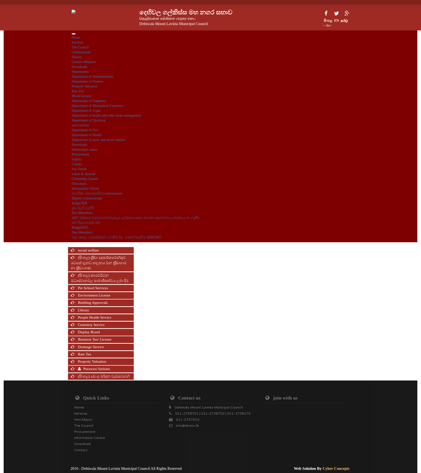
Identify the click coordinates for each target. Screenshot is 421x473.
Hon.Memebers (82, 213)
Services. (78, 42)
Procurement (80, 154)
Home (76, 37)
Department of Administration (92, 76)
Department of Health (87, 135)
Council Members (84, 62)
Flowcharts (79, 183)
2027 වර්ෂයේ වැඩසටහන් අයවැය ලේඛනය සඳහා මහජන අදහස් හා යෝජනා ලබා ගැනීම (136, 218)
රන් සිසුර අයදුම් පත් (86, 222)
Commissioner (81, 52)
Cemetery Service (91, 325)
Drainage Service (90, 347)
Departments (80, 72)
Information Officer (85, 188)
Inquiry (77, 159)
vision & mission (83, 174)
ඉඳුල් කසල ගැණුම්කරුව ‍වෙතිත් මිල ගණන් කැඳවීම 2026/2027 (116, 237)
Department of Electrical (89, 120)
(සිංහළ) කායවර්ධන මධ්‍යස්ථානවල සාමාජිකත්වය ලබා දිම (100, 277)
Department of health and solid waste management (106, 115)
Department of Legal (86, 110)
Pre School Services (92, 288)
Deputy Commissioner (87, 198)
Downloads (79, 67)
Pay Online (79, 169)
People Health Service (94, 317)
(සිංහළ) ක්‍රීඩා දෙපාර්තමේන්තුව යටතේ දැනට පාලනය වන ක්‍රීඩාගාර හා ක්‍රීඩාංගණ (98, 263)
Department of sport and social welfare (98, 140)
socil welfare (80, 125)
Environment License (93, 295)
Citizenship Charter (85, 179)
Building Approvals (92, 303)
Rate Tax (78, 91)
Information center (84, 149)
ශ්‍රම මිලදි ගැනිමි (83, 208)
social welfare (88, 250)
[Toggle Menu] (74, 34)
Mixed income (81, 96)
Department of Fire (85, 130)
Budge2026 (79, 203)
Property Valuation (84, 86)
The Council (80, 47)
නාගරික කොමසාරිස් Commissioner (97, 193)
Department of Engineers (89, 101)
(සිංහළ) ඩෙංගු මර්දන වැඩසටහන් (103, 376)
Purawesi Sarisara (96, 369)
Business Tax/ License (94, 339)
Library (83, 310)
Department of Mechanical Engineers (97, 106)
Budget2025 (80, 227)
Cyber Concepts (336, 468)
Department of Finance (87, 81)
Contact (77, 164)
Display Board (88, 332)
